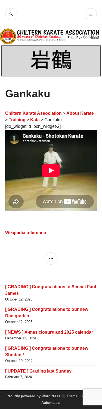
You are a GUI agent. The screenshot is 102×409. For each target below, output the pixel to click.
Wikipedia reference (25, 232)
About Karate (80, 113)
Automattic (50, 403)
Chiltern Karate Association (33, 113)
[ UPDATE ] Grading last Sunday (38, 371)
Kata (35, 119)
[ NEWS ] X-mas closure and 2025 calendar (49, 332)
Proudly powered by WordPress (33, 396)
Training (17, 119)
